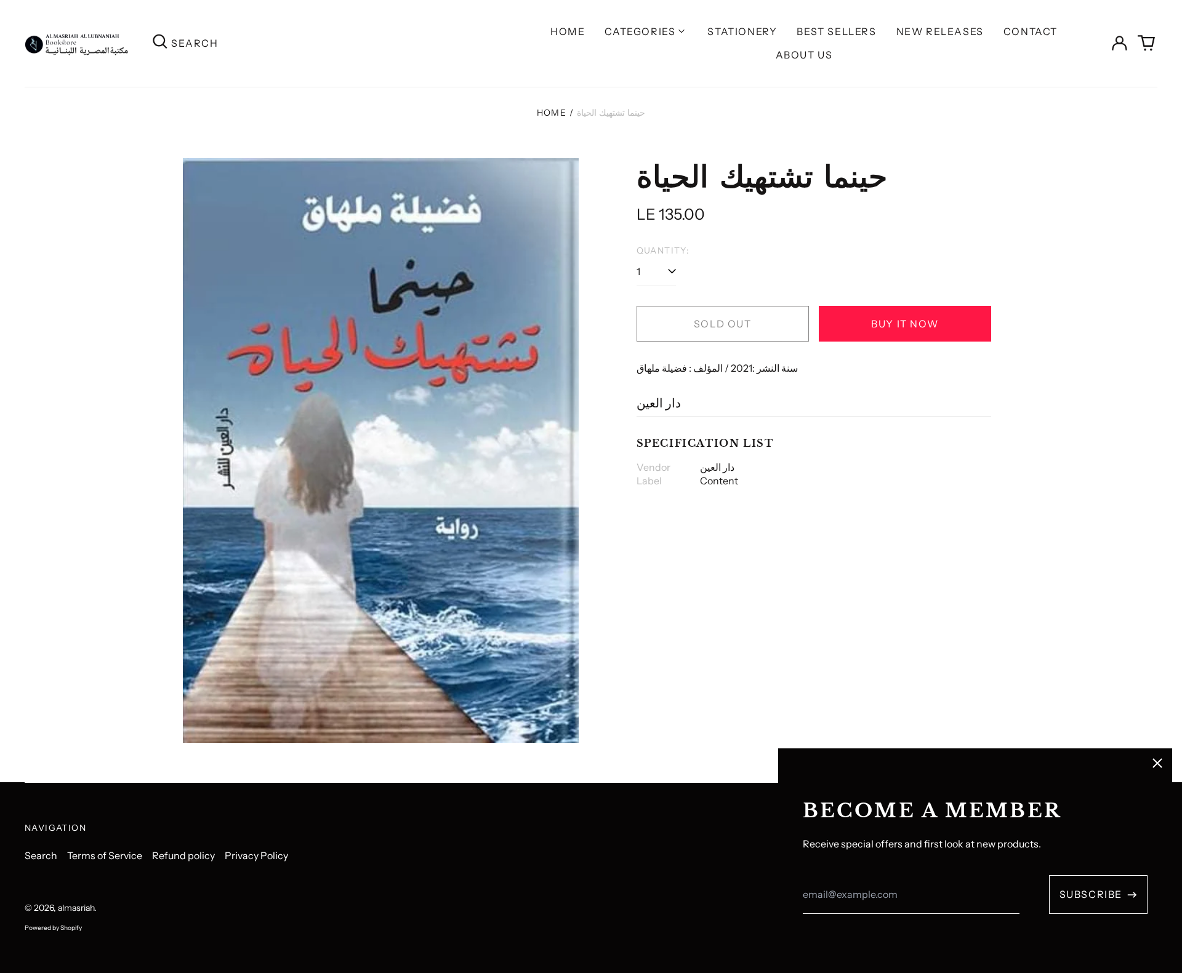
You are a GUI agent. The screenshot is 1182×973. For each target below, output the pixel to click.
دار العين (659, 403)
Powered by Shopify (53, 928)
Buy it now (904, 324)
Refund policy (183, 855)
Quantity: (663, 250)
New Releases (940, 31)
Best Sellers (836, 31)
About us (804, 55)
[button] (1146, 43)
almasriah (76, 907)
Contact (1030, 31)
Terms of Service (104, 855)
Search (41, 855)
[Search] (160, 43)
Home (567, 31)
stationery (742, 31)
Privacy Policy (256, 855)
